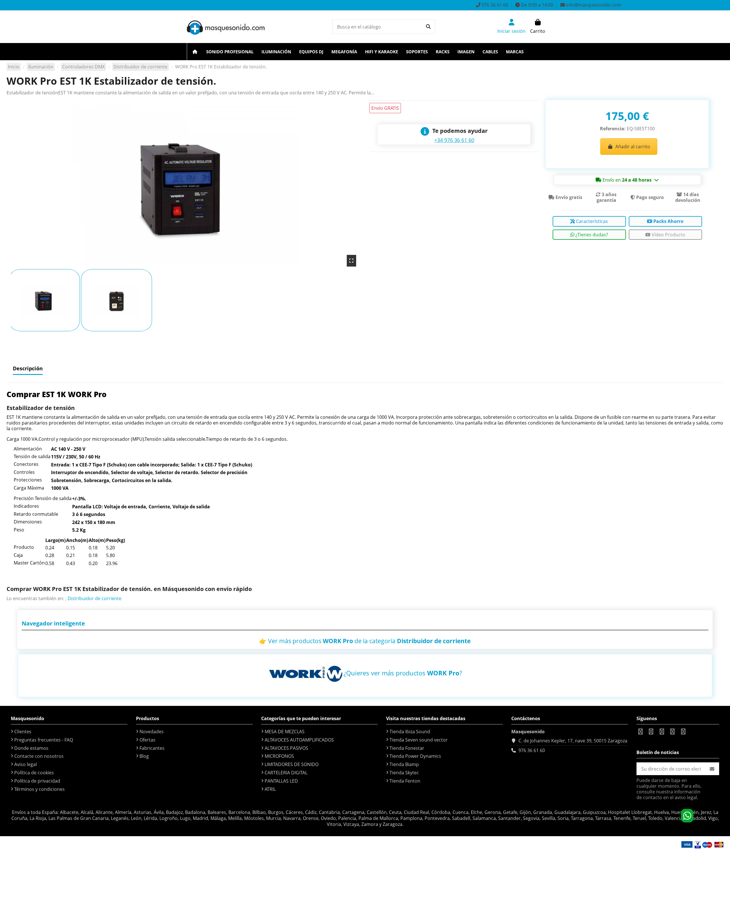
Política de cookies (34, 772)
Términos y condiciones (39, 789)
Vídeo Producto (667, 234)
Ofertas (147, 740)
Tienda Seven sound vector (419, 740)
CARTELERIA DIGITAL (286, 772)
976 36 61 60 (531, 750)
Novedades (151, 731)
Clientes (22, 731)
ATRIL (270, 789)
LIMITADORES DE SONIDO (292, 764)
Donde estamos (31, 748)
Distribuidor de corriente (94, 598)
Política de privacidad (37, 781)
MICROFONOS (279, 756)
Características (591, 221)
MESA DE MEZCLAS (285, 731)
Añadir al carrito (632, 146)
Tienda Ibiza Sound (410, 731)
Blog (144, 756)
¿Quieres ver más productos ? (403, 673)
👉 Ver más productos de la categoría (365, 641)
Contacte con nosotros (39, 756)
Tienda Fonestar (407, 748)
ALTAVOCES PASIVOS (286, 748)
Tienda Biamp (404, 764)
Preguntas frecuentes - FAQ (43, 740)
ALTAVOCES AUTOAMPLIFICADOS (299, 740)
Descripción (28, 368)
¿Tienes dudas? (591, 234)
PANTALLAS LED (281, 781)
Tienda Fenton (405, 781)
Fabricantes (152, 748)
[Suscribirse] (712, 769)
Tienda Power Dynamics (415, 756)
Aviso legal (25, 764)
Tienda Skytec (404, 772)
